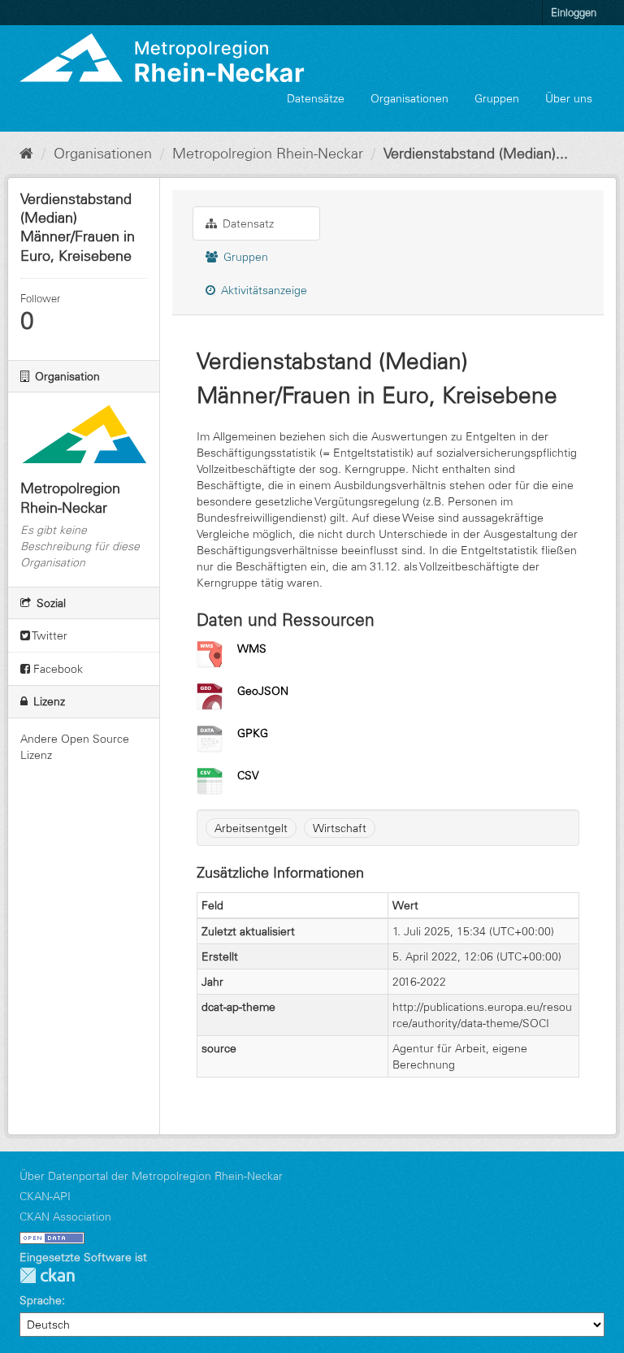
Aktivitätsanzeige (262, 290)
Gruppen (496, 98)
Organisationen (409, 98)
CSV (248, 775)
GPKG (252, 733)
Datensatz (246, 223)
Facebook (56, 668)
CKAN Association (65, 1216)
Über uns (568, 98)
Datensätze (315, 98)
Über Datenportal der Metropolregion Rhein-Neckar (151, 1176)
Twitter (48, 635)
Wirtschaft (339, 828)
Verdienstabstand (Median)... (476, 154)
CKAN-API (45, 1196)
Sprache (41, 1300)
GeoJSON (262, 690)
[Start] (26, 154)
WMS (251, 648)
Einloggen (573, 12)
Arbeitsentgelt (251, 828)
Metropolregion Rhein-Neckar (267, 154)
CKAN (47, 1275)
